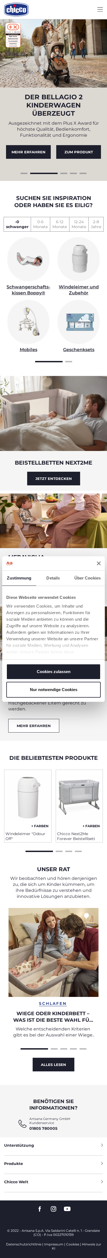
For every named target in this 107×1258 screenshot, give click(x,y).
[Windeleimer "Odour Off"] (27, 798)
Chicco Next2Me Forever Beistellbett (76, 836)
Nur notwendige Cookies (53, 689)
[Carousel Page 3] (63, 172)
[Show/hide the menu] (100, 10)
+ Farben (40, 826)
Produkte (13, 1163)
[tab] (17, 224)
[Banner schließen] (99, 563)
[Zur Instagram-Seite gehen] (53, 1209)
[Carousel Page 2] (68, 361)
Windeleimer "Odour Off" (25, 836)
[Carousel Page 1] (24, 172)
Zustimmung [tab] (19, 578)
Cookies (72, 1244)
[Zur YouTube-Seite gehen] (67, 1209)
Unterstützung (19, 1145)
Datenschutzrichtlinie (23, 1244)
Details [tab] (53, 578)
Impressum (53, 1244)
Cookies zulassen (54, 671)
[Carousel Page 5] (83, 172)
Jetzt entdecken (53, 478)
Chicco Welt (16, 1181)
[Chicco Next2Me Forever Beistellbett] (79, 798)
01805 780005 (43, 1128)
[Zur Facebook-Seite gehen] (39, 1209)
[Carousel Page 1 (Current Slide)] (49, 361)
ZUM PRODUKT (78, 152)
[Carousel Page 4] (73, 172)
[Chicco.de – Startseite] (16, 9)
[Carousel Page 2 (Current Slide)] (44, 172)
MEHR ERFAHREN (29, 152)
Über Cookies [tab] (87, 578)
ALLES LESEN (53, 1064)
